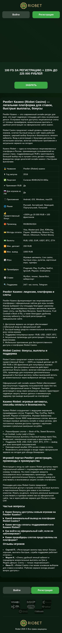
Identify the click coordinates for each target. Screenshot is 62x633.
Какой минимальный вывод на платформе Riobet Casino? (29, 519)
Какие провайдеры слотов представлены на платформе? (30, 538)
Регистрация (46, 14)
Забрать (31, 85)
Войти (16, 14)
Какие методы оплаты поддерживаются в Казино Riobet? (28, 525)
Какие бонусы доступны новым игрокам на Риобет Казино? (29, 513)
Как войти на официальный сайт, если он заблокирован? (28, 532)
